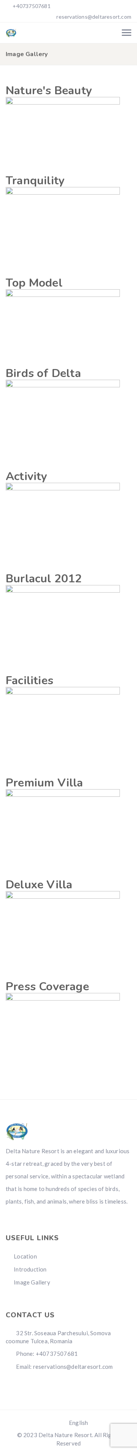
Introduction (30, 1269)
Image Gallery (32, 1282)
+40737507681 (31, 6)
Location (25, 1256)
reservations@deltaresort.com (93, 16)
